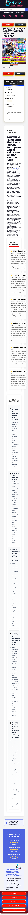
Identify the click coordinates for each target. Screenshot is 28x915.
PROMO (15, 893)
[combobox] (12, 9)
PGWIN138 (16, 168)
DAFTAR (20, 24)
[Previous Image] (3, 51)
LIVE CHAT (15, 910)
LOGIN (8, 24)
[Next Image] (25, 51)
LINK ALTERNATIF (15, 906)
